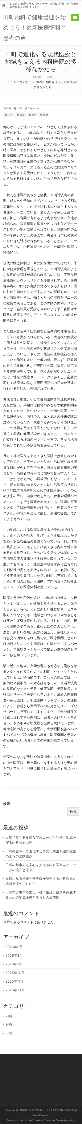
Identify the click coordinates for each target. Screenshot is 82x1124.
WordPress (26, 1120)
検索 (6, 804)
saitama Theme (43, 1120)
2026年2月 (14, 955)
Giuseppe (33, 108)
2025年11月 (14, 981)
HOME (37, 77)
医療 (22, 114)
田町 (34, 114)
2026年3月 (14, 947)
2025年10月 (14, 990)
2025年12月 (14, 973)
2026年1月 (13, 964)
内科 (49, 77)
